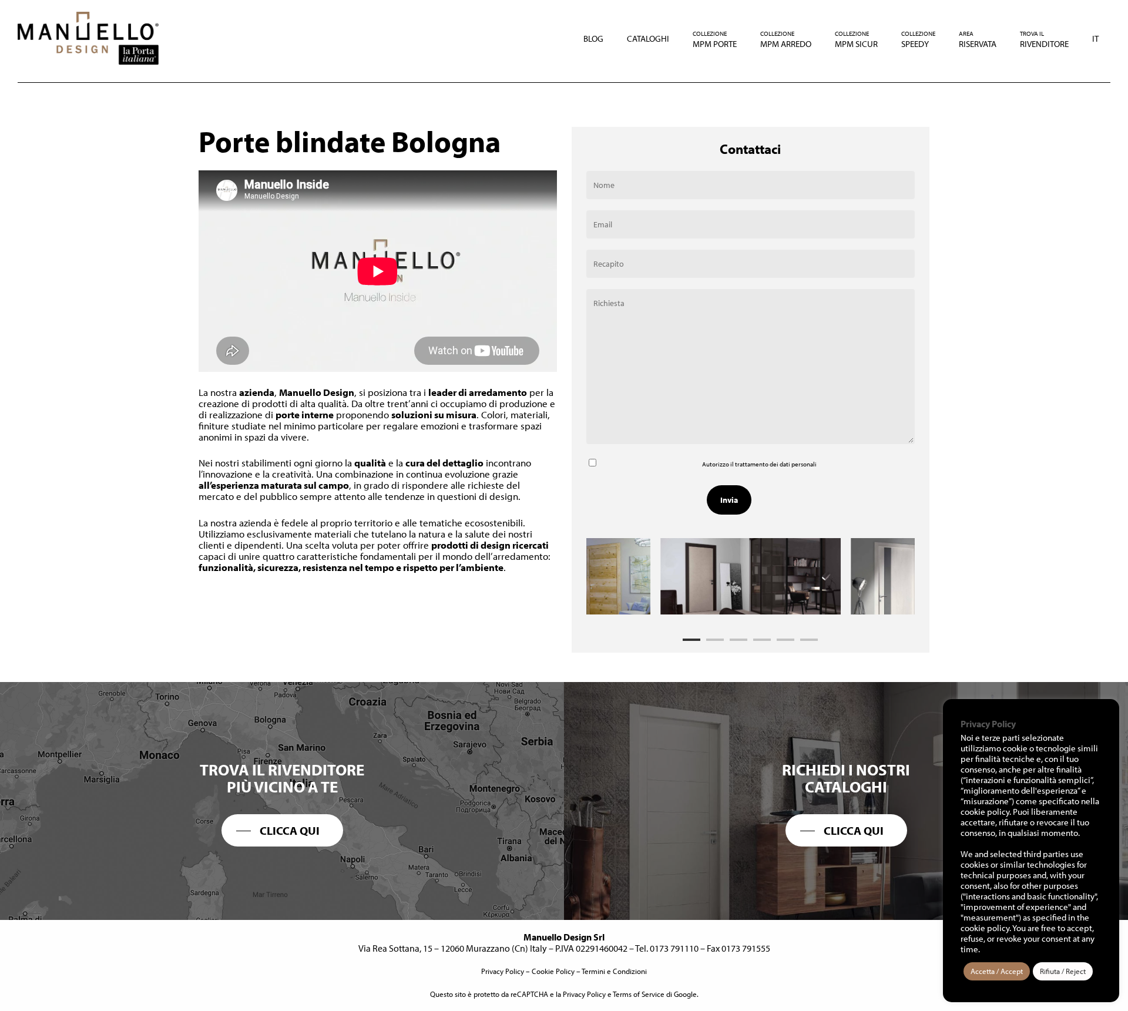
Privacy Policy (502, 971)
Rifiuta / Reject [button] (1063, 971)
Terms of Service (638, 994)
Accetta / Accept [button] (997, 971)
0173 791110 (674, 948)
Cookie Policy (553, 971)
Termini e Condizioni (614, 971)
